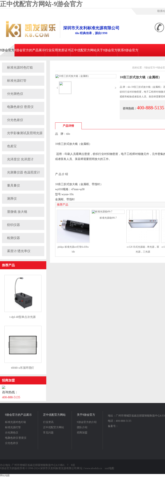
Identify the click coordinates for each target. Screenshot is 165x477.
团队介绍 (82, 427)
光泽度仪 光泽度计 (20, 159)
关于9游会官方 (107, 50)
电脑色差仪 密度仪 (20, 107)
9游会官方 (7, 50)
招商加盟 (8, 380)
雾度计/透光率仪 (18, 251)
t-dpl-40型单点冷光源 (22, 316)
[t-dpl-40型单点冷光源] (22, 311)
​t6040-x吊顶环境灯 (22, 367)
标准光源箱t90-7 (108, 217)
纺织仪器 (13, 224)
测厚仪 (12, 198)
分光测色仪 (15, 93)
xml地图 (109, 468)
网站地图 (5, 475)
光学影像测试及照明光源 (24, 133)
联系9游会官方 (128, 50)
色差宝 (12, 146)
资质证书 (64, 50)
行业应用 (51, 50)
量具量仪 (13, 185)
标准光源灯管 (16, 80)
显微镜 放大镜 (17, 211)
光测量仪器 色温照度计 (23, 172)
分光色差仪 (15, 120)
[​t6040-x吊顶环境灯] (22, 362)
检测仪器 (13, 238)
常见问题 (48, 432)
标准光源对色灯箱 (20, 67)
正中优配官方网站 (84, 50)
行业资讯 (48, 422)
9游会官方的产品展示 (29, 50)
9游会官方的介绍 (87, 422)
